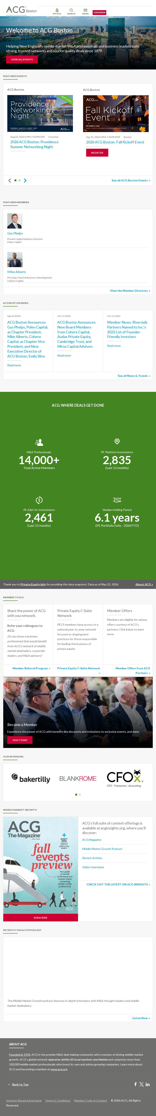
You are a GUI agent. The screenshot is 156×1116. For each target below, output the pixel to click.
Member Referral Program (30, 668)
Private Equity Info (33, 584)
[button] (15, 180)
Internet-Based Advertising (23, 1100)
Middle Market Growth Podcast (102, 849)
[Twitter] (141, 1084)
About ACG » (144, 584)
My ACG (57, 13)
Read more (14, 365)
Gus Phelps (15, 233)
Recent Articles (92, 858)
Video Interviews (93, 867)
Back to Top (20, 1084)
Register (97, 152)
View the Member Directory (129, 290)
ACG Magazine (91, 839)
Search (71, 13)
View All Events (22, 59)
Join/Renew (99, 12)
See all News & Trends (133, 375)
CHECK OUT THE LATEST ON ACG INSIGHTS (117, 884)
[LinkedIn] (147, 1084)
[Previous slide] (9, 180)
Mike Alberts (16, 272)
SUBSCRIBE (40, 917)
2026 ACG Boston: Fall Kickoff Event (115, 142)
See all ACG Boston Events (130, 180)
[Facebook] (135, 1084)
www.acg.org (59, 1069)
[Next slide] (25, 180)
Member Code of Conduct (90, 1100)
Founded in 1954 (19, 1054)
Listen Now (140, 1018)
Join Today (19, 740)
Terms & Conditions (57, 1100)
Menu (85, 13)
